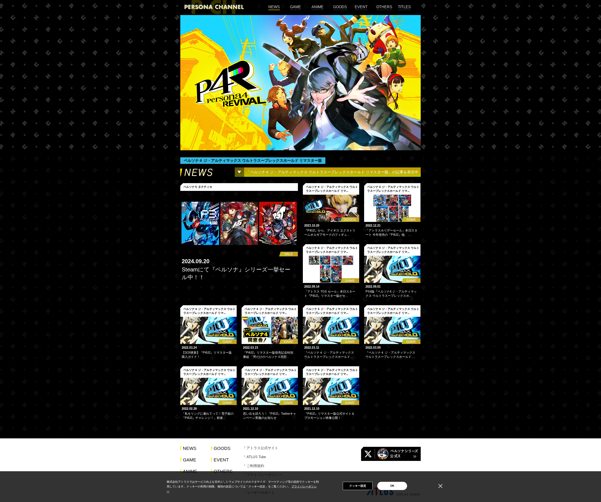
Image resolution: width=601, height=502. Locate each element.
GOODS (340, 7)
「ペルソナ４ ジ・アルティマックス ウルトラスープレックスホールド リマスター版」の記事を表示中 (332, 172)
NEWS (274, 7)
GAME (295, 7)
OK (392, 485)
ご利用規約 (255, 466)
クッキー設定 (357, 485)
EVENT (361, 7)
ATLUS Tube (256, 457)
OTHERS (384, 7)
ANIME (318, 7)
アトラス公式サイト (262, 448)
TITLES (404, 7)
